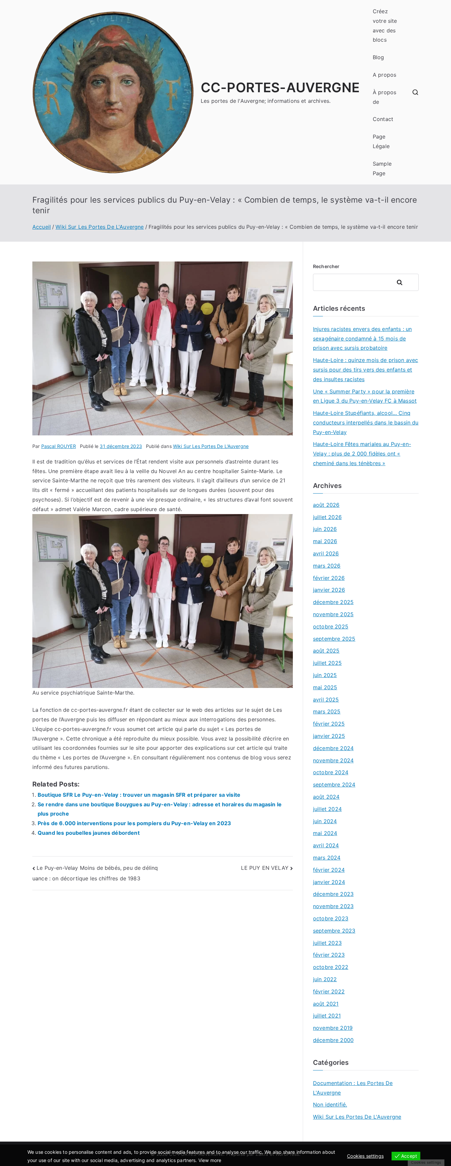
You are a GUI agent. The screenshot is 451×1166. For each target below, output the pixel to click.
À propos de (384, 97)
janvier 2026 (329, 589)
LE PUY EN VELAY (264, 867)
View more (209, 1160)
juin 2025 (325, 675)
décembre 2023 (333, 894)
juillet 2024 (327, 809)
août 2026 (326, 505)
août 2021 (325, 1003)
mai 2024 (325, 833)
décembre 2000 (333, 1040)
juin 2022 (325, 979)
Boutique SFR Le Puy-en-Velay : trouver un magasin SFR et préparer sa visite (139, 794)
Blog (378, 57)
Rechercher (326, 266)
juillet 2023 (327, 943)
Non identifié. (330, 1104)
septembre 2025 (334, 638)
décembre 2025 (333, 602)
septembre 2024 (334, 784)
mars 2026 (326, 565)
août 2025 (326, 650)
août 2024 (326, 796)
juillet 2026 (327, 517)
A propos (384, 74)
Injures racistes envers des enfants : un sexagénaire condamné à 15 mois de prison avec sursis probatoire (362, 338)
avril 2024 (326, 845)
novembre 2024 (333, 760)
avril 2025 (326, 699)
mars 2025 (326, 711)
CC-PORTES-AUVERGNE (280, 87)
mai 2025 (325, 687)
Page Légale (381, 141)
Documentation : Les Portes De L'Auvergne (353, 1088)
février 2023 (329, 954)
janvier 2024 (329, 882)
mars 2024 (326, 857)
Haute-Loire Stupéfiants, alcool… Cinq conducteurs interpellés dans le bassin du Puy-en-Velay (366, 422)
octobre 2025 (330, 626)
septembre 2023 (334, 930)
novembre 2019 (333, 1028)
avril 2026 (326, 553)
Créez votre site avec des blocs (385, 25)
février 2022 (329, 991)
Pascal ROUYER (58, 446)
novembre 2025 (333, 614)
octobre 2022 (330, 967)
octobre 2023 (330, 918)
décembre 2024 (333, 748)
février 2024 (329, 869)
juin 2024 (325, 821)
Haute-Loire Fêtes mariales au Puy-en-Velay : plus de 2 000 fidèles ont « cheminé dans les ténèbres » (362, 453)
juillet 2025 (327, 663)
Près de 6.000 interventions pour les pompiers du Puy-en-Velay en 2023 (134, 823)
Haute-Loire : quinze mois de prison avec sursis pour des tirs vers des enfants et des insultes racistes (365, 369)
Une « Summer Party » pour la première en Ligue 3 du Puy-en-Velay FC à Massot (365, 396)
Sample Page (382, 168)
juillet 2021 (327, 1015)
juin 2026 (325, 529)
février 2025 (329, 723)
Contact (383, 119)
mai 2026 (325, 541)
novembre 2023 (333, 906)
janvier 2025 (329, 736)
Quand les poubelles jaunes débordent (89, 832)
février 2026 (329, 578)
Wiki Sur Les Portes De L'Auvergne (211, 446)
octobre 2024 (330, 772)
